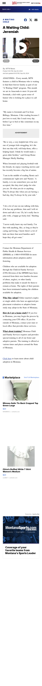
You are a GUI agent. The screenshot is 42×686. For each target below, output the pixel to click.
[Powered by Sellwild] (35, 514)
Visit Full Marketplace (31, 377)
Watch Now (35, 3)
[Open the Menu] (4, 3)
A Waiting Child (8, 20)
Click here (7, 358)
